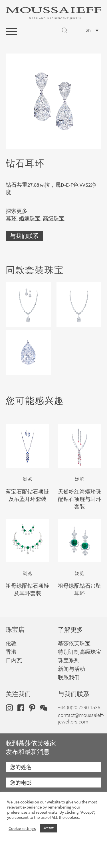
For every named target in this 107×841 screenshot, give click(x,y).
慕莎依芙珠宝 (74, 643)
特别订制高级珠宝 (79, 652)
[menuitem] (92, 30)
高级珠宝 (53, 218)
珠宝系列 (69, 660)
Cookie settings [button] (22, 828)
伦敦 (11, 643)
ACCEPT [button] (48, 828)
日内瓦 (14, 660)
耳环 (11, 218)
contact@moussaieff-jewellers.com (81, 718)
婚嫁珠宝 (30, 218)
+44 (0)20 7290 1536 (79, 707)
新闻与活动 (71, 669)
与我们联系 (24, 236)
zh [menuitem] (88, 30)
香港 (11, 652)
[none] (92, 30)
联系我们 (69, 677)
